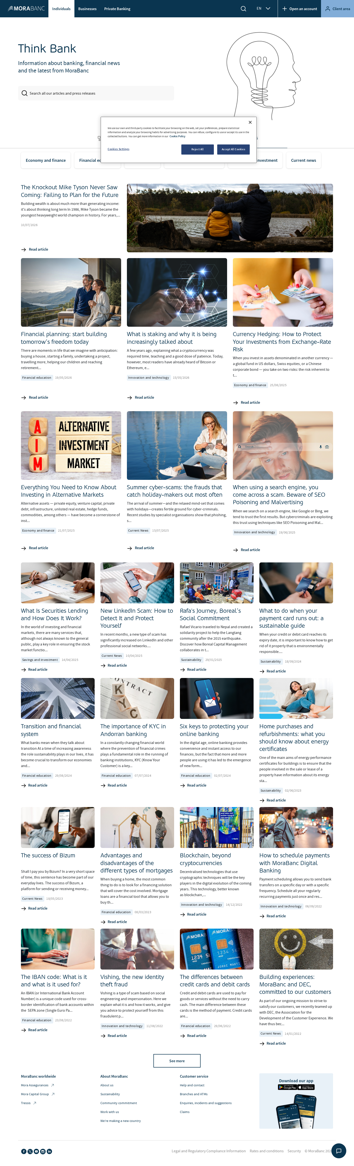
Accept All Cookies (233, 149)
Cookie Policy (177, 136)
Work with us (109, 1112)
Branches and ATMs (194, 1094)
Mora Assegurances (34, 1085)
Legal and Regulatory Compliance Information (209, 1151)
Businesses (87, 8)
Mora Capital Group (35, 1094)
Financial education (97, 160)
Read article (38, 249)
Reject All (197, 149)
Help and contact (192, 1085)
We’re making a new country (120, 1121)
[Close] (250, 122)
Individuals (61, 8)
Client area (341, 8)
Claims (185, 1112)
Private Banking (117, 8)
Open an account (303, 8)
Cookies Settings (118, 149)
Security (294, 1151)
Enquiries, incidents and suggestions (206, 1103)
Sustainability (110, 1094)
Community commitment (118, 1103)
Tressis (26, 1103)
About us (106, 1085)
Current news (303, 160)
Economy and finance (46, 160)
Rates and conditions (267, 1151)
